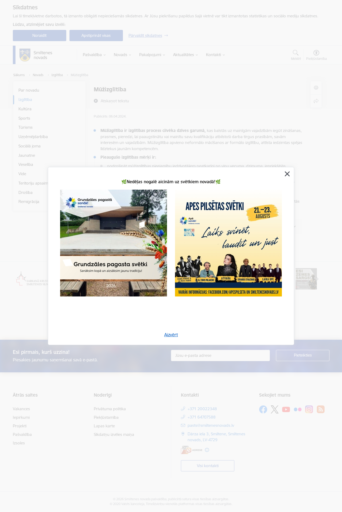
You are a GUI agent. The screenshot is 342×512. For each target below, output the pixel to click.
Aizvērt (171, 334)
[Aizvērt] (287, 173)
